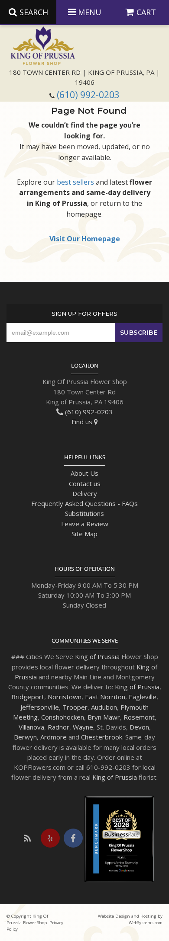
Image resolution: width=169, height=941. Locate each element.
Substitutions (84, 513)
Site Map (85, 533)
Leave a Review (84, 523)
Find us (83, 421)
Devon (139, 727)
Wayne (83, 727)
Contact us (85, 483)
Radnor (58, 727)
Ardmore (53, 737)
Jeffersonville (39, 707)
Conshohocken (62, 717)
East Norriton (105, 696)
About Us (84, 473)
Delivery (84, 493)
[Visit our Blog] (27, 838)
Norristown (64, 696)
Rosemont (139, 717)
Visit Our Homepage (84, 238)
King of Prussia (97, 656)
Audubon (104, 707)
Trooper (75, 707)
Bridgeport (27, 696)
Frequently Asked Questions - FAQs (84, 503)
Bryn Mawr (104, 717)
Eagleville (142, 696)
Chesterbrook (101, 737)
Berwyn (25, 737)
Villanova (31, 727)
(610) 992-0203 (88, 95)
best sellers (75, 182)
